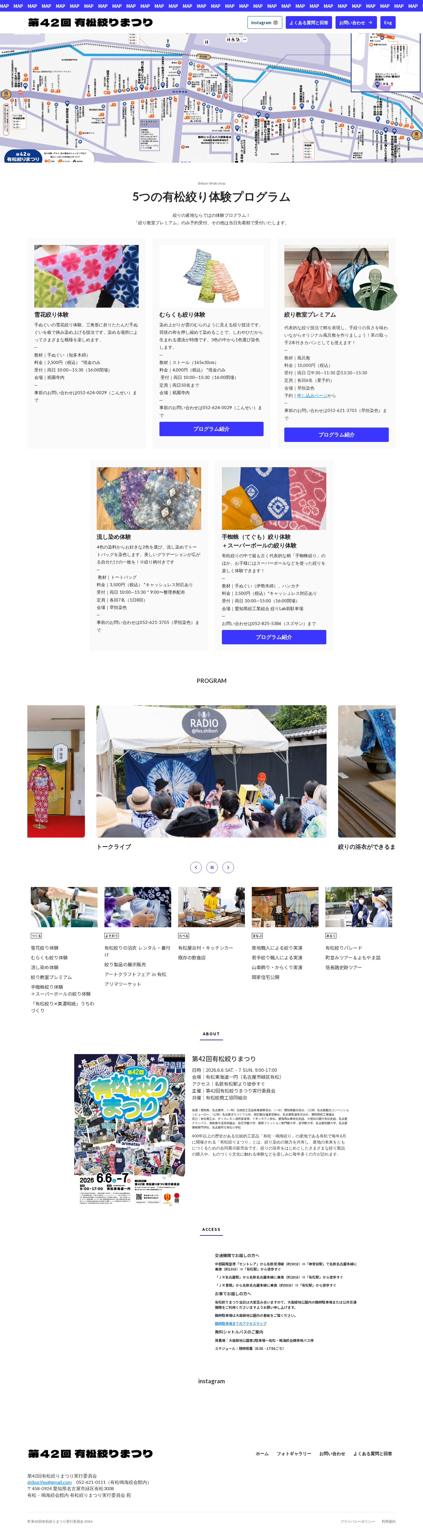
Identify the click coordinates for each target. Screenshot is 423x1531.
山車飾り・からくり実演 (277, 967)
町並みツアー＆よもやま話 (352, 957)
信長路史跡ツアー (343, 967)
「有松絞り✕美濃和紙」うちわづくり (62, 1007)
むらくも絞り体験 (49, 957)
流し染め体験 (44, 967)
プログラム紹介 (211, 429)
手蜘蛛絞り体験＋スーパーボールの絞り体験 (61, 990)
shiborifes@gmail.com (49, 1482)
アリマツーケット (122, 983)
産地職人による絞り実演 (277, 947)
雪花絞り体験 (44, 947)
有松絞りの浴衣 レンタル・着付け (137, 951)
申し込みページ (312, 395)
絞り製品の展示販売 (125, 964)
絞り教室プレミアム (51, 977)
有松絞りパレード (343, 947)
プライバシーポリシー (357, 1521)
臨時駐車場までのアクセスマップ (240, 1323)
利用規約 (389, 1521)
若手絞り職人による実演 (277, 957)
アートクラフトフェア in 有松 (135, 974)
